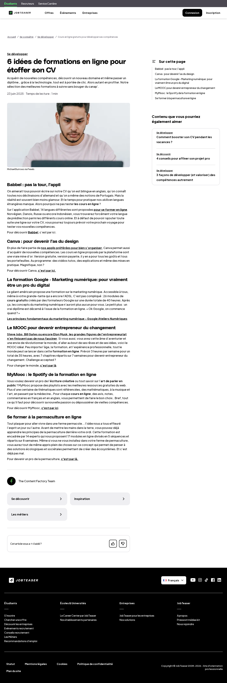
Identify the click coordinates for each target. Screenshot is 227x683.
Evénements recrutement (19, 628)
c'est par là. (69, 459)
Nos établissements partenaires (78, 619)
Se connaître (27, 37)
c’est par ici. (47, 270)
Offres (49, 12)
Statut (10, 663)
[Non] (123, 544)
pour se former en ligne (110, 209)
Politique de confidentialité (95, 663)
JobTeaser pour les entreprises (137, 615)
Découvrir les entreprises (18, 624)
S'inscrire (9, 615)
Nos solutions (127, 619)
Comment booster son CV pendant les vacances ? (184, 139)
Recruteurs (27, 3)
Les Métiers (10, 636)
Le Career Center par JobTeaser (78, 615)
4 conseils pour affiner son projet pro (183, 158)
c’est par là (48, 365)
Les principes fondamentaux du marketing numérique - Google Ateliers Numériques (67, 319)
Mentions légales (36, 663)
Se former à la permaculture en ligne (175, 98)
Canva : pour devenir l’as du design (174, 73)
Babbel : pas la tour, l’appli (169, 68)
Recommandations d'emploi (20, 641)
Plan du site (13, 671)
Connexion (192, 12)
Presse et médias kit (188, 619)
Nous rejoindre (185, 624)
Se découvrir (163, 154)
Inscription (213, 12)
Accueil (11, 37)
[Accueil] (19, 13)
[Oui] (113, 544)
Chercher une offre (15, 619)
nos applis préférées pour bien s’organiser (71, 248)
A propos (182, 615)
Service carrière (47, 3)
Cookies (62, 663)
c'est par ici (49, 408)
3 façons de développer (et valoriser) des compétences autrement (185, 177)
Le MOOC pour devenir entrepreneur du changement (185, 87)
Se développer (45, 37)
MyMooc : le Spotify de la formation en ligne (180, 93)
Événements (68, 12)
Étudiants (10, 3)
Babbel (33, 232)
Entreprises (90, 12)
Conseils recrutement (16, 632)
